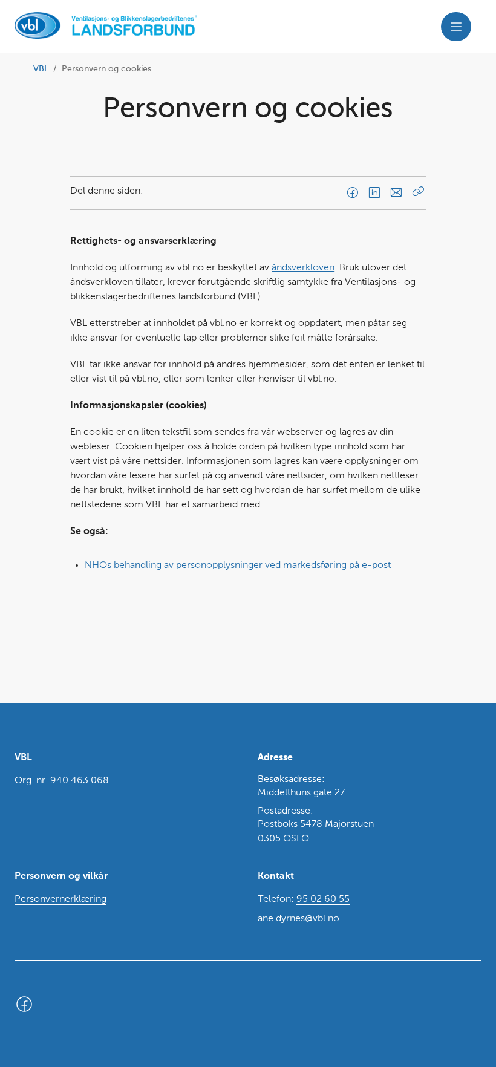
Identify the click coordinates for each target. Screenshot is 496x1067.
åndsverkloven (303, 268)
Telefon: (304, 899)
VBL (40, 69)
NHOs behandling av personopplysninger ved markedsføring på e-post (238, 565)
